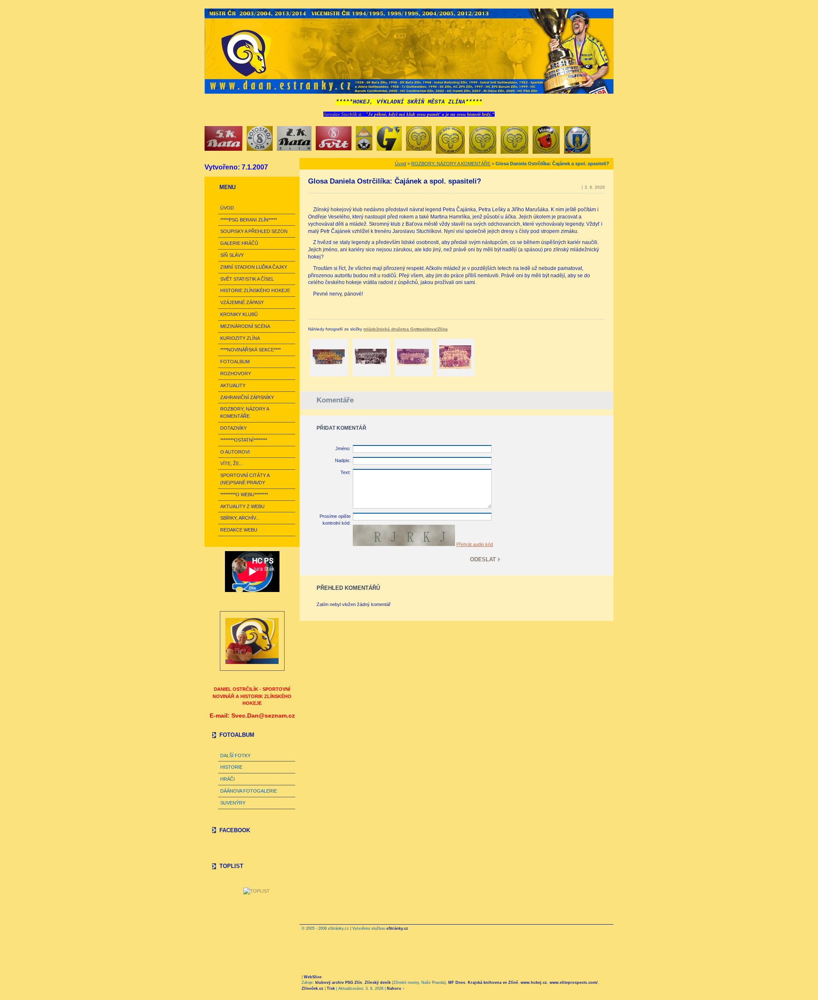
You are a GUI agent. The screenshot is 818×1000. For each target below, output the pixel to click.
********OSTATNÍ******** (243, 440)
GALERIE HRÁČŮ (239, 243)
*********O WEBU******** (244, 494)
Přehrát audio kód (474, 544)
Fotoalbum (235, 361)
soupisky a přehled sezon (254, 231)
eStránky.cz (397, 928)
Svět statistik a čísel (247, 279)
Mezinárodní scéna (245, 326)
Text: (345, 472)
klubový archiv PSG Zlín (338, 982)
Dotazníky (233, 428)
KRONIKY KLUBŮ (239, 314)
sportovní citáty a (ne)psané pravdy (244, 479)
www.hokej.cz (534, 982)
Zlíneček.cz (312, 988)
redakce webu (238, 529)
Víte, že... (231, 463)
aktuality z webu (242, 506)
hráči (227, 779)
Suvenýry (232, 802)
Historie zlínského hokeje (255, 290)
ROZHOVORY (235, 373)
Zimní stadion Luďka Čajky (253, 267)
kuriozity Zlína (240, 338)
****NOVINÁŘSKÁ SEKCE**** (250, 349)
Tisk (331, 988)
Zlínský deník (378, 982)
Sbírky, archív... (239, 517)
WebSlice (313, 977)
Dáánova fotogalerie (248, 790)
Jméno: (343, 448)
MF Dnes (456, 982)
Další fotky (235, 755)
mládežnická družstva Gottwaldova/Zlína (405, 329)
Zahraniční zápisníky (247, 397)
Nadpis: (343, 460)
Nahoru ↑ (396, 988)
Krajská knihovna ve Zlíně (493, 982)
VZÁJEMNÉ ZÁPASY (242, 302)
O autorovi (235, 451)
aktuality (232, 385)
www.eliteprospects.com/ (574, 982)
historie (231, 767)
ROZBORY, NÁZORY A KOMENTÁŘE (244, 412)
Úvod (227, 207)
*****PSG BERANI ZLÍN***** (248, 219)
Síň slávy (232, 255)
